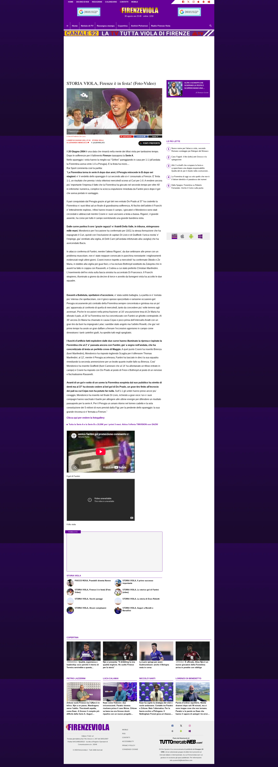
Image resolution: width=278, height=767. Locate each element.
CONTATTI (124, 2)
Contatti (126, 737)
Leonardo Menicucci (77, 142)
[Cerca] (211, 26)
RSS (123, 733)
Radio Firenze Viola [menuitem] (160, 26)
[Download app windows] (209, 2)
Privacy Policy (128, 745)
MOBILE (134, 2)
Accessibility (128, 741)
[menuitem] (67, 26)
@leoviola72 (99, 142)
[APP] (175, 236)
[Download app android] (204, 2)
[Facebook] (183, 2)
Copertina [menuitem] (123, 26)
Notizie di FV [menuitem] (87, 26)
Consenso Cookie (130, 749)
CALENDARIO (111, 2)
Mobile (125, 730)
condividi (140, 136)
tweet (154, 136)
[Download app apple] (198, 2)
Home (70, 2)
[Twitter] (188, 2)
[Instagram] (193, 2)
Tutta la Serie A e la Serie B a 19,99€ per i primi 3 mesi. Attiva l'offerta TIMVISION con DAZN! (113, 424)
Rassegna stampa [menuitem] (106, 26)
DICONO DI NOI (82, 2)
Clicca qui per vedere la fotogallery (86, 418)
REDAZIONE (97, 2)
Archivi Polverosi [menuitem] (139, 26)
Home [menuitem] (75, 26)
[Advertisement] (188, 354)
